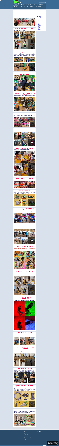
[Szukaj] (45, 2)
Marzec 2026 (39, 19)
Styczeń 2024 (39, 29)
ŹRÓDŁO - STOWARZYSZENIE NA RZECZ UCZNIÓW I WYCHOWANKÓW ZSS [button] (33, 6)
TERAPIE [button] (21, 6)
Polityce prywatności (55, 443)
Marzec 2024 (39, 28)
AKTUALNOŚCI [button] (15, 4)
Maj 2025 (39, 23)
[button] (42, 1)
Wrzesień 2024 (39, 26)
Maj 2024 (39, 27)
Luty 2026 (39, 20)
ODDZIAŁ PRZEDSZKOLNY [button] (40, 4)
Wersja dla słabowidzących (16, 445)
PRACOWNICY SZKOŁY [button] (16, 6)
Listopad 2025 (39, 21)
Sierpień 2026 (39, 17)
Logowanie (44, 1)
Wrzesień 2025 (39, 22)
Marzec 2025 (39, 24)
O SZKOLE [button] (34, 4)
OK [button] (57, 444)
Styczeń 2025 (39, 25)
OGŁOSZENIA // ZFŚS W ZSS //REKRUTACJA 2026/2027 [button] (25, 4)
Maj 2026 (39, 18)
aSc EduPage (44, 445)
